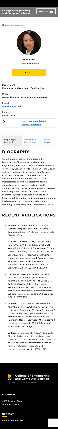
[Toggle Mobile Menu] (55, 3)
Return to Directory (14, 25)
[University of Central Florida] (21, 3)
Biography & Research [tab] (10, 140)
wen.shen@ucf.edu (12, 106)
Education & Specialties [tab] (30, 140)
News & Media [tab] (48, 140)
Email (29, 72)
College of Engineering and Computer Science (16, 12)
